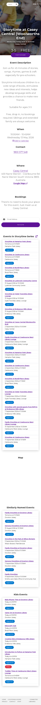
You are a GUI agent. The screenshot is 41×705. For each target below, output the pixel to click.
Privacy (4, 701)
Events (35, 4)
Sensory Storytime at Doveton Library (19, 526)
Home (4, 699)
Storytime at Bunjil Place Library (17, 268)
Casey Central (20, 170)
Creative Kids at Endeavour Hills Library (19, 639)
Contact (12, 701)
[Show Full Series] (36, 236)
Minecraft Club (10, 626)
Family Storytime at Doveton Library (18, 513)
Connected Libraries (33, 700)
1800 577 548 (20, 152)
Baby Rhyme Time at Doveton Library (19, 600)
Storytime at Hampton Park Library (18, 241)
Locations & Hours (14, 699)
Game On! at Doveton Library (16, 613)
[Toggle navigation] (3, 4)
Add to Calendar (21, 141)
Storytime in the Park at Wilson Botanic (20, 539)
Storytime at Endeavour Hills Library (18, 309)
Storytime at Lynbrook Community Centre (21, 281)
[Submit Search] (17, 4)
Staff (19, 701)
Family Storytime (11, 574)
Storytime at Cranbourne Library (17, 255)
